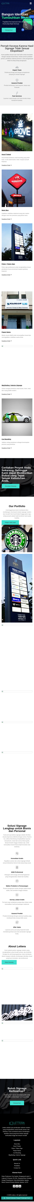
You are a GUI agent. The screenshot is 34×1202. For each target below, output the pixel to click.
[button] (30, 3)
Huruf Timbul (6, 154)
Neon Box (5, 210)
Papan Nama (6, 332)
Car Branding (6, 439)
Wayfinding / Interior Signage (12, 385)
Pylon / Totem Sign (8, 264)
